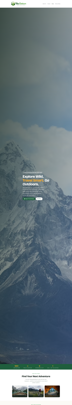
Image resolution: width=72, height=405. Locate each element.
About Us (44, 3)
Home (53, 3)
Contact (48, 3)
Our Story (39, 198)
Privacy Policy (57, 3)
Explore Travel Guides (29, 198)
